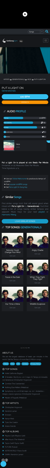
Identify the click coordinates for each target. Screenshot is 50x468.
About (6, 364)
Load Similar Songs (25, 221)
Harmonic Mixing (9, 215)
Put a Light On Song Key (18, 187)
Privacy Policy (35, 364)
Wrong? (24, 102)
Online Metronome (19, 179)
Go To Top (24, 348)
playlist (42, 212)
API (18, 364)
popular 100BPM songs (18, 184)
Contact (25, 364)
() (14, 373)
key (21, 41)
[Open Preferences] (3, 464)
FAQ (12, 364)
